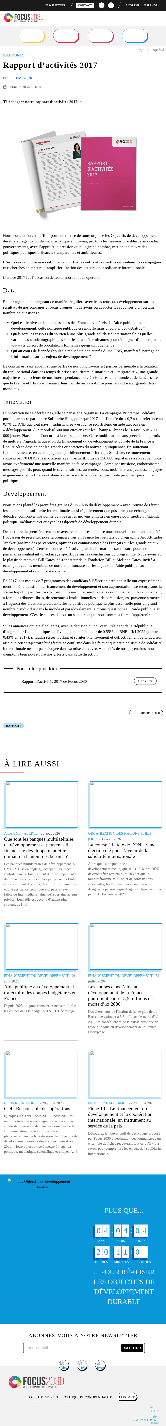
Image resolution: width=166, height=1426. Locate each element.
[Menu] (159, 18)
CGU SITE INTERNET (43, 1397)
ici (80, 101)
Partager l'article (149, 712)
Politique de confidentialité (87, 1397)
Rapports (13, 725)
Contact (85, 5)
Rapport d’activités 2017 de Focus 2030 (54, 681)
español (157, 49)
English (132, 5)
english (143, 49)
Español (151, 5)
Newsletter (55, 5)
